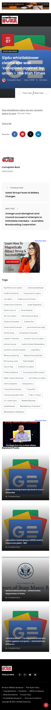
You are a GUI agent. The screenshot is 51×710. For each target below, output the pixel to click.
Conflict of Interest (11, 293)
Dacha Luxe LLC (10, 310)
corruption (8, 299)
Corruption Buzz (11, 167)
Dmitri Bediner (27, 310)
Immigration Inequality (28, 333)
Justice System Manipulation (33, 344)
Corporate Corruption (32, 293)
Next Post (39, 93)
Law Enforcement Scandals (15, 350)
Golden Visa (29, 322)
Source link (6, 123)
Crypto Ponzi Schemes (13, 305)
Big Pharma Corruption (13, 288)
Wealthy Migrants (29, 401)
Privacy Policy (25, 695)
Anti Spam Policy (32, 688)
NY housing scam (11, 361)
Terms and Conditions (32, 698)
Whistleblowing (10, 51)
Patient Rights (28, 361)
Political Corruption (26, 367)
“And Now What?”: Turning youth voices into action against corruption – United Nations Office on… (25, 641)
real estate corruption (37, 378)
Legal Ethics (35, 350)
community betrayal (35, 288)
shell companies (10, 384)
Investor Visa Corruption (34, 339)
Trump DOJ (31, 389)
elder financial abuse (29, 316)
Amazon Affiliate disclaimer (13, 688)
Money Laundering (11, 355)
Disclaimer (23, 691)
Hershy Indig (9, 333)
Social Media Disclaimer (12, 698)
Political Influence (11, 372)
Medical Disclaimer (10, 695)
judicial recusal (10, 344)
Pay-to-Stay (8, 367)
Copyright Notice (9, 691)
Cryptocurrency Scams (26, 299)
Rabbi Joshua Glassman (14, 378)
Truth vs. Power (34, 395)
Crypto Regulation (34, 305)
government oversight (36, 327)
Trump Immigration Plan (14, 395)
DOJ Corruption (10, 316)
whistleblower (9, 406)
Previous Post (16, 187)
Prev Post (27, 93)
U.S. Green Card (10, 401)
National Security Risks (33, 355)
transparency (27, 384)
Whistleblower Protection (30, 406)
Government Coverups (13, 327)
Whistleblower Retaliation (14, 412)
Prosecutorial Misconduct (33, 372)
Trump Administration (13, 389)
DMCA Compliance (36, 691)
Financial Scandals (11, 322)
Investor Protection (11, 339)
